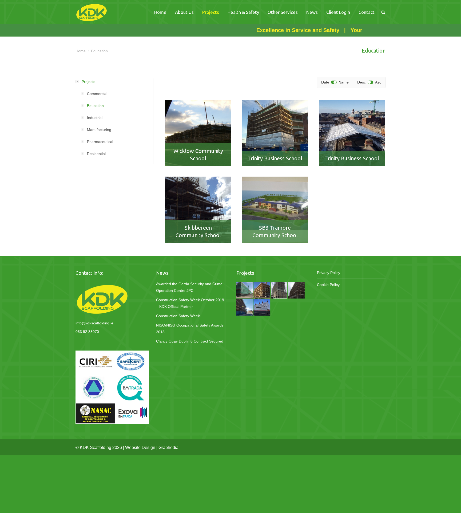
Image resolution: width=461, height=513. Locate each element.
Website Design (140, 447)
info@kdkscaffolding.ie (94, 323)
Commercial (97, 94)
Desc (361, 82)
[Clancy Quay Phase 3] (244, 290)
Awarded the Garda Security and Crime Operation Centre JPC (189, 287)
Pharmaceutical (100, 142)
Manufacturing (99, 130)
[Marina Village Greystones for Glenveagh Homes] (262, 290)
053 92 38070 (87, 331)
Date (325, 82)
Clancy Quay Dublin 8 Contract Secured (189, 341)
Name (344, 82)
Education (95, 106)
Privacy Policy (328, 273)
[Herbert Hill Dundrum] (296, 290)
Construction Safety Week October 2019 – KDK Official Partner (190, 303)
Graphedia (168, 447)
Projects (88, 81)
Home (80, 51)
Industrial (94, 118)
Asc (378, 82)
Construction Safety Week (178, 316)
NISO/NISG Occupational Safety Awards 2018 (190, 328)
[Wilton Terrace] (279, 290)
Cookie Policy (328, 285)
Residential (96, 154)
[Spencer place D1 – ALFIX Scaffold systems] (262, 307)
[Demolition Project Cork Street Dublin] (244, 307)
